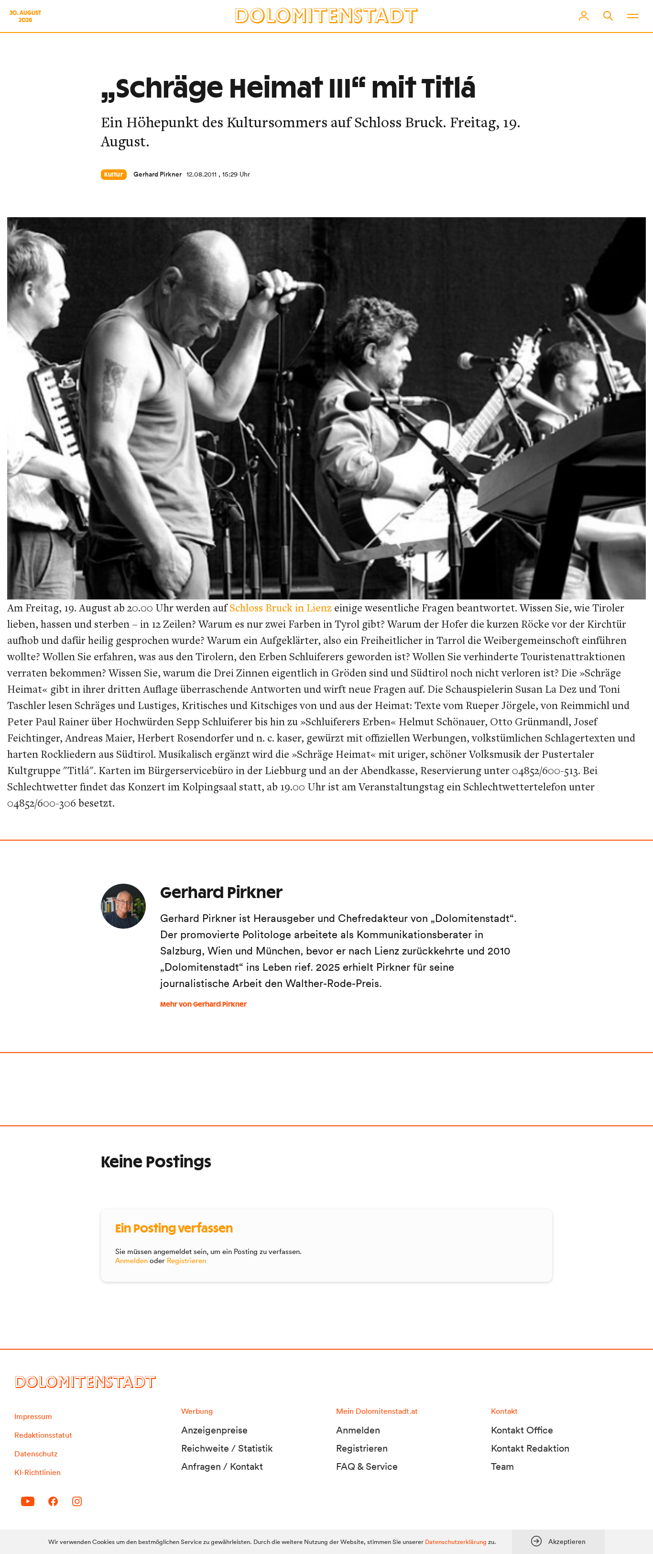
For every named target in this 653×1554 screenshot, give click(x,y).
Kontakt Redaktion (530, 1448)
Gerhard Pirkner (157, 174)
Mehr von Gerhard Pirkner (203, 1004)
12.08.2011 (201, 174)
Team (502, 1466)
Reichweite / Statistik (227, 1448)
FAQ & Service (367, 1466)
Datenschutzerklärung (456, 1542)
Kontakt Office (522, 1430)
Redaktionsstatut (43, 1435)
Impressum (33, 1416)
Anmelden (131, 1260)
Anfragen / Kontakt (222, 1466)
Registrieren (186, 1260)
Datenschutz (35, 1453)
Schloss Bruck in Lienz (280, 607)
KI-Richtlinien (37, 1472)
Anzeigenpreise (214, 1430)
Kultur (113, 175)
